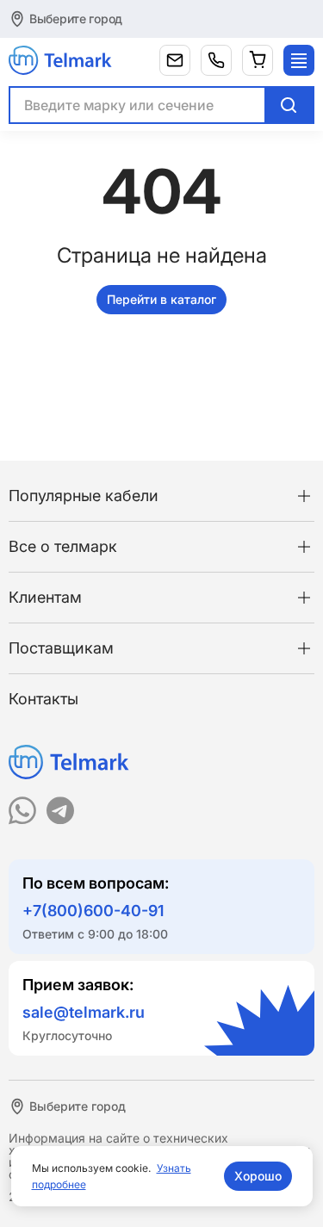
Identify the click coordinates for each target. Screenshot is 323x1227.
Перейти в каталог (161, 299)
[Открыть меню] (298, 60)
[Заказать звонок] (216, 60)
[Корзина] (257, 60)
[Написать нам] (174, 60)
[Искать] (288, 105)
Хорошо (258, 1175)
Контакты (43, 699)
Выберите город (75, 18)
